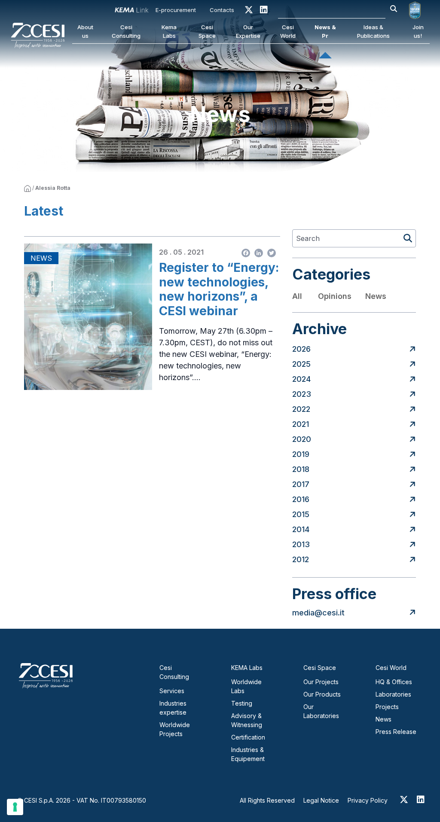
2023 (301, 394)
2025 (301, 363)
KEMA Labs (247, 667)
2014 (300, 529)
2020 (301, 439)
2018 (300, 469)
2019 (300, 454)
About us (85, 31)
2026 (301, 348)
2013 (301, 544)
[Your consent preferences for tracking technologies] (15, 807)
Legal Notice (321, 800)
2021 (300, 424)
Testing (241, 703)
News (375, 296)
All (297, 296)
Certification (248, 737)
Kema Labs (169, 31)
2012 (300, 559)
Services (171, 690)
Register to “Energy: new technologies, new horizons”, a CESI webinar (219, 289)
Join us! (418, 31)
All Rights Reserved (267, 800)
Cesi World (288, 31)
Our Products (322, 694)
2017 (300, 484)
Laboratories (393, 694)
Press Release (396, 731)
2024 (301, 379)
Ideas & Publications (373, 31)
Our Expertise (248, 31)
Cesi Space (207, 31)
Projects (387, 706)
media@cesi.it (318, 612)
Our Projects (321, 681)
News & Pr (325, 31)
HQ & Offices (394, 681)
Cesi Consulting (126, 31)
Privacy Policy (368, 800)
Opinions (334, 296)
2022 (301, 409)
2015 (300, 514)
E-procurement (176, 9)
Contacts (222, 9)
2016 (300, 499)
